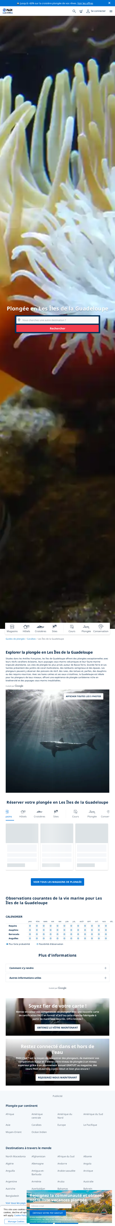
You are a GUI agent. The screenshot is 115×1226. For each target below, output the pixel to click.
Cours (75, 816)
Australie (88, 1181)
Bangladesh (12, 1195)
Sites (56, 816)
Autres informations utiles (25, 977)
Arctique (88, 1170)
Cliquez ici (82, 1220)
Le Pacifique (90, 1124)
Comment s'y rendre (21, 968)
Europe (62, 1124)
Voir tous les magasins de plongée (57, 882)
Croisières (39, 816)
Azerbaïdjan (38, 1188)
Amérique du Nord (65, 1115)
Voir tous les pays (16, 1203)
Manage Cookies (16, 1221)
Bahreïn (87, 1188)
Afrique (10, 1114)
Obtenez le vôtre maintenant (57, 1027)
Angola (87, 1163)
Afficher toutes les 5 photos (83, 696)
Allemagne (38, 1163)
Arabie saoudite (66, 1170)
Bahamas (63, 1188)
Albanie (87, 1156)
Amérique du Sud (93, 1114)
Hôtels (23, 816)
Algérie (10, 1163)
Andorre (62, 1163)
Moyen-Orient (14, 1132)
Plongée (92, 816)
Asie (8, 1124)
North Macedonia (16, 1156)
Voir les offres (85, 3)
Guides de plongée (15, 638)
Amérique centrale (37, 1115)
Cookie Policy (20, 1215)
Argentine (11, 1181)
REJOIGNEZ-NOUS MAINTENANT (57, 1077)
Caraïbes (31, 638)
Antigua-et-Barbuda (38, 1172)
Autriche (10, 1188)
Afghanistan (38, 1156)
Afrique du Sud (66, 1156)
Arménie (36, 1181)
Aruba (61, 1181)
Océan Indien (39, 1132)
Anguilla (10, 1170)
